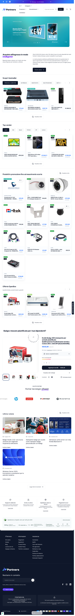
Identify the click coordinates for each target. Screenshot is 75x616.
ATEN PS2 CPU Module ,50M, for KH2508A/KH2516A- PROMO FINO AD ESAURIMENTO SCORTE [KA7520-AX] (34, 250)
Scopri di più (10, 508)
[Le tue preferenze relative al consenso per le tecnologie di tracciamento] (2, 613)
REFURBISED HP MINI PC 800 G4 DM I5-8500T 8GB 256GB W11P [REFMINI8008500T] (34, 108)
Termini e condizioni (23, 549)
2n (28, 195)
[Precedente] (23, 2)
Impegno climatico (10, 549)
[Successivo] (50, 2)
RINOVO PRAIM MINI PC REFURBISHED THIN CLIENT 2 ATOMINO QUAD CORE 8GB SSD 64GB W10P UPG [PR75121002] (11, 108)
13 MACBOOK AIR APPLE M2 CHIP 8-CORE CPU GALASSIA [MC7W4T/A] (57, 155)
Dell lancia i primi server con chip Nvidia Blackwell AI (60, 440)
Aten (5, 247)
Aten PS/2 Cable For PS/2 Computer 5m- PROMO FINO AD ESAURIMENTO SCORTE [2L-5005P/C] (11, 250)
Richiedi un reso (36, 549)
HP (28, 311)
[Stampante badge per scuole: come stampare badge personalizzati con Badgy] (37, 425)
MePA (34, 542)
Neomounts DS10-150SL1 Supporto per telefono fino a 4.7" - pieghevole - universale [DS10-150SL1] (58, 314)
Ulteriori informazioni (66, 519)
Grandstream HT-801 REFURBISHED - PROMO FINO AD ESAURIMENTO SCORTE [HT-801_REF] (10, 198)
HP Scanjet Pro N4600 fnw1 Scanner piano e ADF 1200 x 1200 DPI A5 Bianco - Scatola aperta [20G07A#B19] (34, 314)
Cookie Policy (21, 546)
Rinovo (6, 105)
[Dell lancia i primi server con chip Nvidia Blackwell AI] (60, 425)
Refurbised (30, 105)
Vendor (7, 542)
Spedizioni (21, 542)
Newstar (53, 311)
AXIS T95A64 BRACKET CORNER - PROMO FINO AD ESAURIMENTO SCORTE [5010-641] (34, 224)
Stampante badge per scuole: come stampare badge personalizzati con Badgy (35, 441)
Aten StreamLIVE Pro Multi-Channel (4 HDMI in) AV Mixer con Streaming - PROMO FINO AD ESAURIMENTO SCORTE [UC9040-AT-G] (11, 276)
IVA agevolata (36, 546)
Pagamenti (21, 540)
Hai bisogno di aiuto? (67, 377)
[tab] (10, 83)
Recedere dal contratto (72, 308)
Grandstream (7, 195)
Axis (29, 221)
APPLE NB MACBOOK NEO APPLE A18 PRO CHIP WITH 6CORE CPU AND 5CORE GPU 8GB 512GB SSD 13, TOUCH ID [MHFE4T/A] (11, 155)
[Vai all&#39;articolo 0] (6, 377)
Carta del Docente (37, 544)
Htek (5, 221)
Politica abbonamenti (38, 555)
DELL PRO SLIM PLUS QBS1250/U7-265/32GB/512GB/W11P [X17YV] (57, 108)
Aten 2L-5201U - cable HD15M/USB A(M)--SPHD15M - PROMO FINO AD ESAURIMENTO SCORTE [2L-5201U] (58, 250)
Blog (6, 544)
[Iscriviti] (32, 580)
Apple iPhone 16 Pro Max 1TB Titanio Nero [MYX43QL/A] (34, 155)
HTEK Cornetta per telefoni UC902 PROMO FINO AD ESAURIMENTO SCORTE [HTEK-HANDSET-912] (11, 224)
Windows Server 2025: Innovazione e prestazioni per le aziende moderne (13, 473)
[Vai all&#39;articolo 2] (13, 377)
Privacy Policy (22, 544)
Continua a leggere (6, 447)
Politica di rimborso (37, 553)
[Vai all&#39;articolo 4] (28, 377)
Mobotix (53, 195)
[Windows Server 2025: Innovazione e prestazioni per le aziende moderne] (14, 457)
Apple (5, 152)
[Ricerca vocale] (56, 9)
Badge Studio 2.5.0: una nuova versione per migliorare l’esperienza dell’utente (13, 441)
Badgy (5, 311)
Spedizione (49, 350)
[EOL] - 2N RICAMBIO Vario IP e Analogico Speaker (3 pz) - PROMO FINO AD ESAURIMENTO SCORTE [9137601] (34, 198)
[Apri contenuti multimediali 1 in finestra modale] (20, 355)
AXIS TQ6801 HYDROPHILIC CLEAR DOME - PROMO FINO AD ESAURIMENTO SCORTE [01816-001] (57, 224)
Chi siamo (7, 540)
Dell (52, 105)
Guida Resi (35, 551)
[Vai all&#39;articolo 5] (35, 377)
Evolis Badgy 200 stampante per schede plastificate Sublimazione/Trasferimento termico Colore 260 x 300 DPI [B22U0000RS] (11, 314)
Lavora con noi (9, 546)
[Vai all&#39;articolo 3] (20, 377)
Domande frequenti (37, 558)
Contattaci (35, 540)
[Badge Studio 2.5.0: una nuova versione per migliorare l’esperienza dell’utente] (14, 425)
